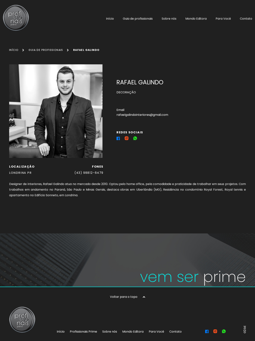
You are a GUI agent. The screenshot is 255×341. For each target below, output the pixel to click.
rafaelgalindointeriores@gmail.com (142, 115)
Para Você (223, 18)
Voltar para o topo (123, 297)
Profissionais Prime (83, 331)
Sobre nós (169, 18)
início (13, 50)
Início (110, 18)
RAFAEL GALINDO (86, 50)
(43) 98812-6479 (88, 173)
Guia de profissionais (138, 18)
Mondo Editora (196, 18)
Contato (246, 18)
